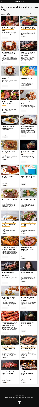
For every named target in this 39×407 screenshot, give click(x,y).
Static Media (13, 392)
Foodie (23, 397)
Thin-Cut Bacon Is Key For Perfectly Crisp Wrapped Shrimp (8, 54)
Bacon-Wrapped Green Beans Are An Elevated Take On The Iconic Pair (28, 224)
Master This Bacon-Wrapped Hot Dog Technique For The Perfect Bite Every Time (9, 323)
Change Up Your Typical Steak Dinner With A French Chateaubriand (28, 54)
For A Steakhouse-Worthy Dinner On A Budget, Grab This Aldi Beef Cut (8, 348)
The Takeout (22, 398)
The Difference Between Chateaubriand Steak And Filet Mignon (8, 274)
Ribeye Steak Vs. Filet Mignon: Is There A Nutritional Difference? (9, 373)
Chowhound (18, 397)
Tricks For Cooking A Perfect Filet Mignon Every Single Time (28, 153)
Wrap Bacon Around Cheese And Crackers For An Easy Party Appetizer (9, 224)
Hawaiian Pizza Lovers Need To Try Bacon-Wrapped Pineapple (28, 78)
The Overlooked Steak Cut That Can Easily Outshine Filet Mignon (27, 249)
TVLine (14, 397)
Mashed (32, 397)
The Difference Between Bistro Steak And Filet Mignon (8, 103)
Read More (23, 36)
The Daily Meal (16, 398)
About (12, 391)
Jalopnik (10, 397)
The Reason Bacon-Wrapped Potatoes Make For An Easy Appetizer (9, 299)
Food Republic (27, 397)
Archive (17, 391)
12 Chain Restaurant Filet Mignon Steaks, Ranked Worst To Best (8, 128)
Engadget (6, 397)
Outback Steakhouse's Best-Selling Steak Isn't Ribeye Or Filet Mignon (28, 373)
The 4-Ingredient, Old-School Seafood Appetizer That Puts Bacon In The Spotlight (28, 348)
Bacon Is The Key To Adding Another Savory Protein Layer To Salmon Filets (28, 299)
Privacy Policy (24, 391)
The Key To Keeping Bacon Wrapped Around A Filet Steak (8, 29)
